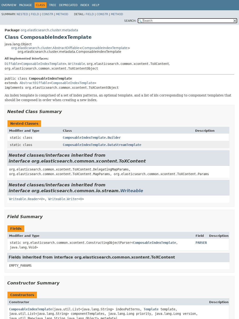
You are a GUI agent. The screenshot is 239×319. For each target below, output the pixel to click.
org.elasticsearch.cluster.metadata (49, 30)
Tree (52, 5)
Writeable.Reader (24, 199)
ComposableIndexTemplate (104, 48)
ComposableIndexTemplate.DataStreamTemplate (102, 145)
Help (95, 5)
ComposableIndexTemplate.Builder (92, 137)
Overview (8, 5)
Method (62, 14)
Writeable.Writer (63, 199)
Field (35, 14)
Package (25, 5)
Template (151, 309)
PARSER (201, 243)
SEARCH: (130, 20)
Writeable (76, 64)
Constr (47, 14)
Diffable (12, 64)
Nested (22, 14)
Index (84, 5)
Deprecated (68, 5)
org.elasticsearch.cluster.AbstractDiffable (45, 48)
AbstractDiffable (34, 83)
